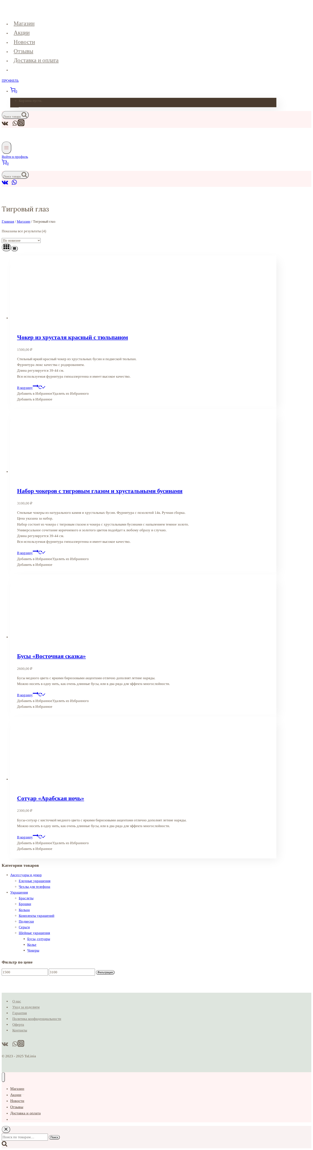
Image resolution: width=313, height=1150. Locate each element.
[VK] (5, 184)
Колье (31, 945)
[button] (53, 394)
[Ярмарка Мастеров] (10, 184)
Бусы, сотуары (38, 939)
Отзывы (23, 51)
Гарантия (19, 1013)
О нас (16, 1001)
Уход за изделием (26, 1007)
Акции (22, 32)
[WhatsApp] (14, 184)
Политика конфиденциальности (36, 1019)
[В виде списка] (14, 248)
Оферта (18, 1025)
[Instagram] (21, 125)
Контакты (19, 1030)
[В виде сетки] (6, 247)
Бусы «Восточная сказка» (51, 656)
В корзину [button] (25, 388)
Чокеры (33, 950)
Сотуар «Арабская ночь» (50, 798)
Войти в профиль (15, 157)
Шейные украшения (34, 933)
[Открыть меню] (6, 148)
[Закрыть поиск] (6, 1129)
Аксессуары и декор (26, 875)
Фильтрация (105, 972)
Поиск (54, 1137)
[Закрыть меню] (3, 1077)
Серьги (24, 927)
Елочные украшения (34, 881)
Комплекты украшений (36, 916)
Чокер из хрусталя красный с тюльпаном (72, 337)
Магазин (24, 23)
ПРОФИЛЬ (10, 81)
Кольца (24, 910)
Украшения (19, 892)
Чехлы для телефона (34, 887)
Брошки (25, 904)
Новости (24, 42)
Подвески (26, 921)
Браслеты (26, 898)
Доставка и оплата (36, 60)
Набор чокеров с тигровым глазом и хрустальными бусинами (99, 491)
